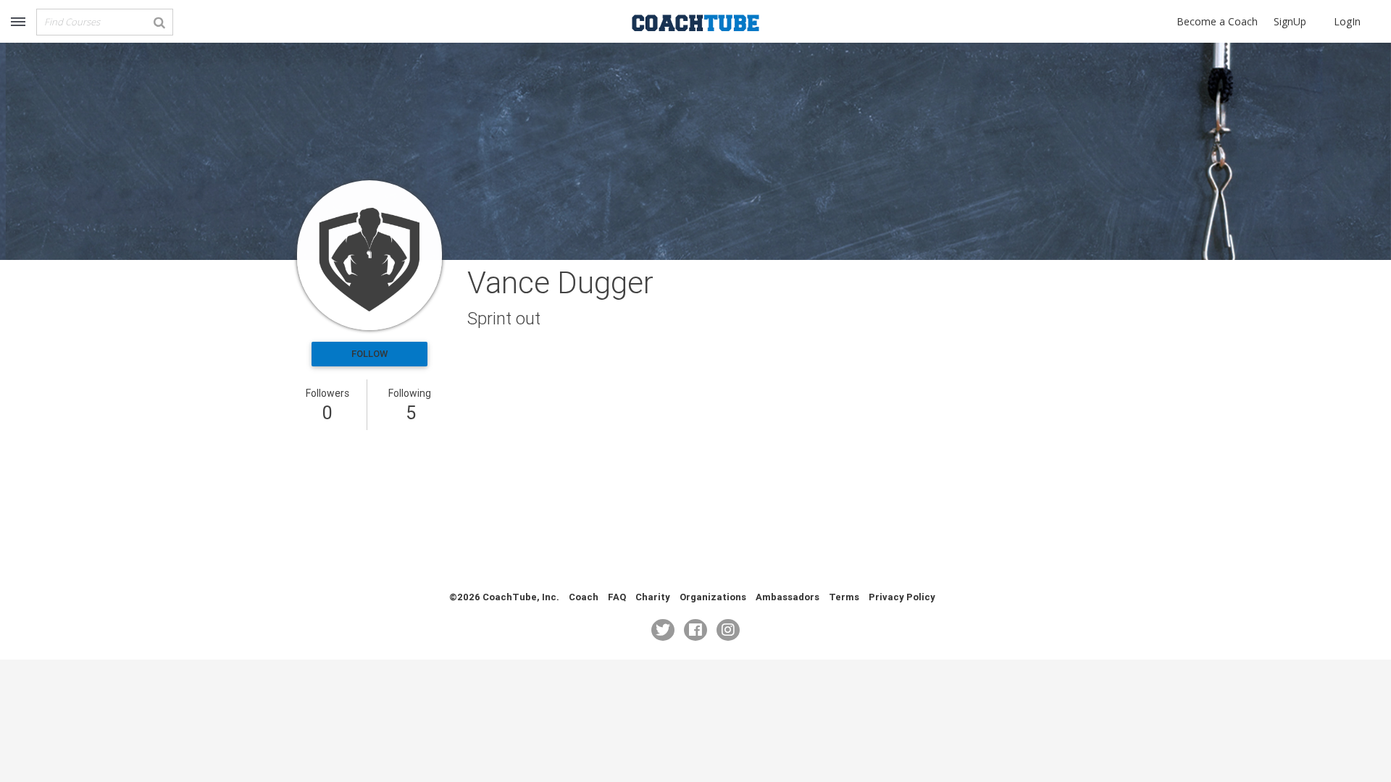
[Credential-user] (369, 255)
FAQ (617, 597)
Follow (369, 354)
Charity (652, 597)
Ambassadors (787, 597)
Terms (844, 597)
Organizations (713, 597)
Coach (583, 597)
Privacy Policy (902, 597)
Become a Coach (1217, 21)
